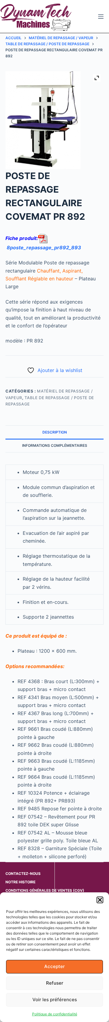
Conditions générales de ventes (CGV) (44, 890)
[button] (100, 900)
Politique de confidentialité (54, 1014)
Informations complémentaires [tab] (54, 445)
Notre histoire (20, 882)
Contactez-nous (23, 873)
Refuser (54, 983)
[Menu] (101, 16)
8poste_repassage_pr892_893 (44, 247)
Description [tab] (54, 432)
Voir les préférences (54, 999)
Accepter (54, 966)
